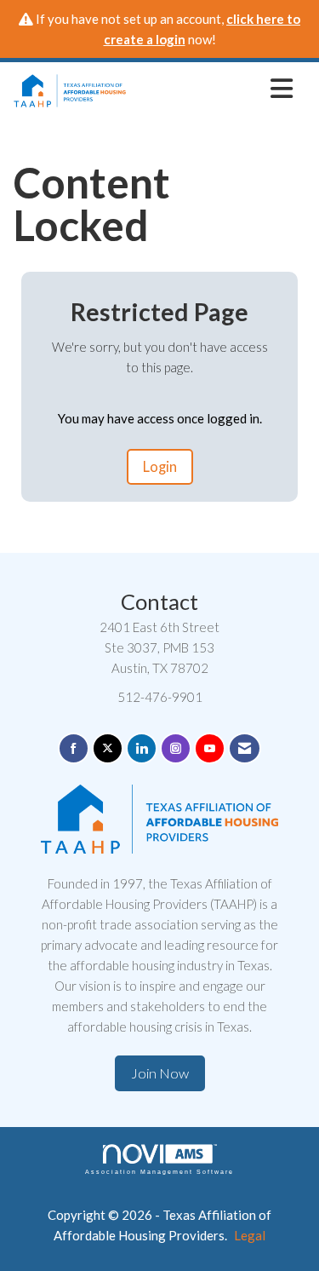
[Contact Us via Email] (244, 748)
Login (160, 466)
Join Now (160, 1073)
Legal (249, 1235)
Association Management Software (160, 1172)
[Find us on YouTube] (209, 748)
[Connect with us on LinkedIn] (141, 748)
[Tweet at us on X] (107, 748)
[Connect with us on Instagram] (175, 748)
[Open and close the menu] (214, 87)
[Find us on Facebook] (73, 748)
